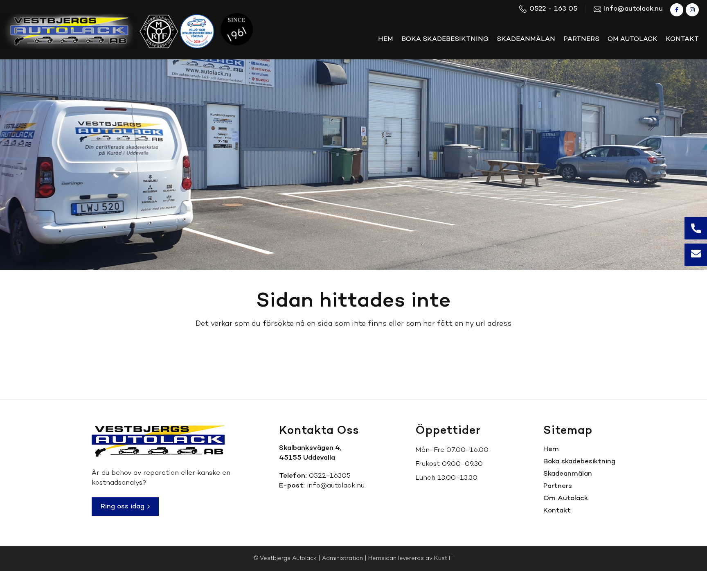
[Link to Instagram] (692, 9)
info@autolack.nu (336, 485)
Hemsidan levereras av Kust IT (411, 558)
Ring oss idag (123, 506)
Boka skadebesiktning (579, 461)
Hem (551, 449)
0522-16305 (330, 476)
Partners (557, 486)
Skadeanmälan (567, 473)
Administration (342, 558)
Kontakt (557, 510)
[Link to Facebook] (676, 9)
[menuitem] (385, 39)
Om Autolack (565, 498)
